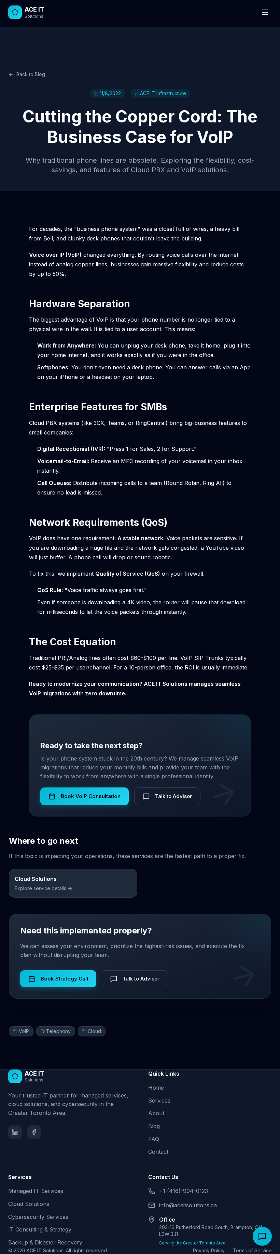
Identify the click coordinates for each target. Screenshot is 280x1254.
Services (159, 1100)
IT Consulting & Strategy (39, 1229)
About (156, 1113)
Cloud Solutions (28, 1203)
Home (156, 1087)
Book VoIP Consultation (91, 796)
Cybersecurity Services (38, 1216)
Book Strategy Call (64, 978)
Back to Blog (30, 74)
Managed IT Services (35, 1190)
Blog (154, 1126)
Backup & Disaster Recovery (45, 1242)
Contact (158, 1151)
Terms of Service (252, 1250)
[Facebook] (34, 1132)
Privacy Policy (209, 1250)
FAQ (153, 1139)
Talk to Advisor (173, 796)
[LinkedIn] (15, 1132)
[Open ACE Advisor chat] (262, 1236)
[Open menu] (265, 12)
